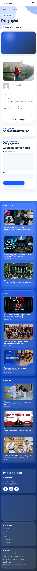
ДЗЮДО (8, 380)
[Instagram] (11, 489)
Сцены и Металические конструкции (15, 559)
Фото (5, 534)
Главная (4, 9)
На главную (20, 119)
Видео (5, 537)
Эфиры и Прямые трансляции (13, 556)
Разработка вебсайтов (10, 554)
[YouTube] (16, 489)
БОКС (7, 293)
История (6, 528)
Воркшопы (6, 542)
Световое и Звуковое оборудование (15, 565)
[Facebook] (5, 489)
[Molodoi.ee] (12, 473)
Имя (4, 173)
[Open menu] (33, 3)
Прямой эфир (7, 539)
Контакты (6, 531)
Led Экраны (7, 562)
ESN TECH (9, 206)
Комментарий (9, 152)
